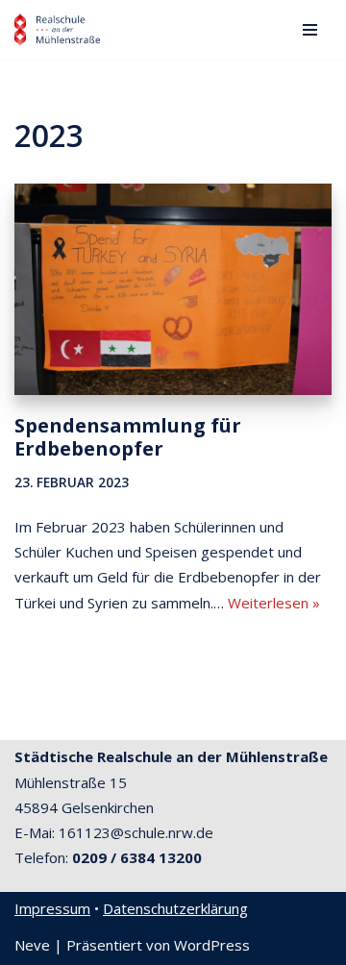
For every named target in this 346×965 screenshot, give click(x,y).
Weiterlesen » (274, 602)
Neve (32, 944)
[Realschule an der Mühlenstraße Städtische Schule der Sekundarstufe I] (57, 29)
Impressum (52, 908)
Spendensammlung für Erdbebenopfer (127, 436)
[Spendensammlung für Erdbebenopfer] (173, 289)
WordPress (212, 944)
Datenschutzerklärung (175, 908)
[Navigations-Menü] (310, 29)
